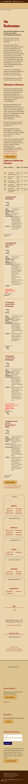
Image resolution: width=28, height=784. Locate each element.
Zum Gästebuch (10, 697)
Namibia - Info (9, 508)
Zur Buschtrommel (11, 761)
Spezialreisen (14, 589)
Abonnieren (8, 743)
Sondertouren (9, 591)
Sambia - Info (9, 552)
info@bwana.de (19, 1)
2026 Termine (14, 647)
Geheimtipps (19, 513)
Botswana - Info (9, 530)
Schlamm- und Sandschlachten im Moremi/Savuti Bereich (14, 151)
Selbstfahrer (9, 510)
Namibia (14, 506)
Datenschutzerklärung (9, 776)
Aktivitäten (18, 510)
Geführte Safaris (9, 513)
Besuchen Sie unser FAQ (14, 625)
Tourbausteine (18, 508)
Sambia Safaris (9, 554)
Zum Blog (8, 721)
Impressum (6, 775)
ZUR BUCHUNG (10, 157)
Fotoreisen (18, 591)
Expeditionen (9, 593)
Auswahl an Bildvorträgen (14, 649)
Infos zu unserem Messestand (14, 650)
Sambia (14, 549)
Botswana (14, 528)
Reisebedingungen (14, 775)
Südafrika (14, 569)
